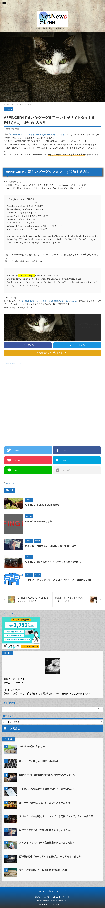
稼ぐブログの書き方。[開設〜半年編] (38, 761)
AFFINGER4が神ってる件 (38, 521)
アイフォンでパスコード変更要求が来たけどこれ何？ (47, 842)
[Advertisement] (25, 385)
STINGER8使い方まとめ (32, 746)
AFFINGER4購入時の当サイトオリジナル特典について (53, 561)
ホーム (41, 891)
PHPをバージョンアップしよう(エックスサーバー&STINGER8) (58, 580)
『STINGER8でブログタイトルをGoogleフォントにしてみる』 (37, 134)
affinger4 (10, 483)
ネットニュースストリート (52, 897)
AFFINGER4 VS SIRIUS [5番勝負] (43, 504)
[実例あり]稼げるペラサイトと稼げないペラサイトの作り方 (50, 856)
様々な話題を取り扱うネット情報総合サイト (52, 900)
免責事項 (50, 891)
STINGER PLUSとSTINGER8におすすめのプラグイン (47, 775)
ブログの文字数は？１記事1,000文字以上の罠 (43, 870)
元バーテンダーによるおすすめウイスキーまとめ (44, 802)
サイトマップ (61, 891)
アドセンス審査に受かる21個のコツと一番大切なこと (47, 788)
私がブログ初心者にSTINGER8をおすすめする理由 (51, 545)
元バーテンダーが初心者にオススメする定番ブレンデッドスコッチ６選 (56, 816)
